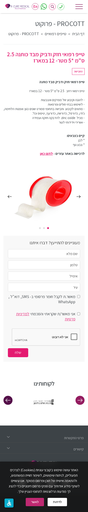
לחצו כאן (46, 153)
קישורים (79, 449)
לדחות (57, 502)
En (35, 6)
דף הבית (78, 34)
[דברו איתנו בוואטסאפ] (43, 6)
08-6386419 (61, 6)
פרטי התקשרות (74, 438)
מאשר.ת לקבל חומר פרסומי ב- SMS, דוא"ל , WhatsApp (41, 299)
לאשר (35, 502)
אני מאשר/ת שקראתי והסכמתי (45, 316)
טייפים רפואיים (55, 34)
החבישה (78, 71)
